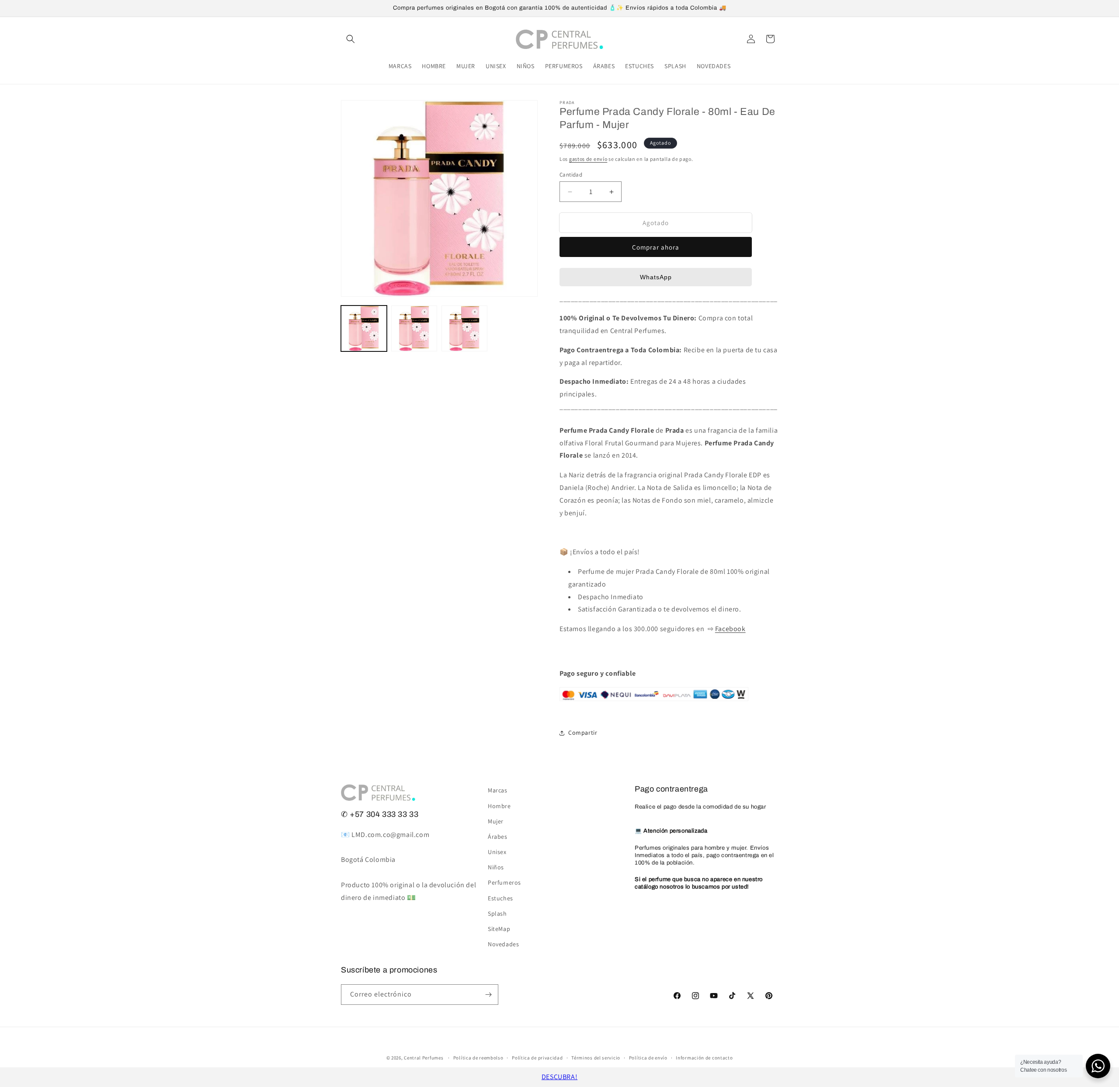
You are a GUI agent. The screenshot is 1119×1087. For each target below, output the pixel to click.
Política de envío (648, 1058)
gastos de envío (588, 159)
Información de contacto (704, 1058)
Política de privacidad (537, 1058)
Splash (497, 913)
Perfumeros (504, 882)
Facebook (730, 628)
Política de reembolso (478, 1058)
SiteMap (499, 929)
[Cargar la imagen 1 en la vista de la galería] (364, 328)
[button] (350, 39)
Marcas (497, 790)
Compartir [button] (582, 732)
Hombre (499, 806)
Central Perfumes (423, 1058)
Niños (496, 867)
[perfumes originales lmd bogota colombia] (654, 705)
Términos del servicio (595, 1058)
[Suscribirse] (488, 994)
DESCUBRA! (559, 1076)
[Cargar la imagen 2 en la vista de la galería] (414, 328)
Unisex (497, 852)
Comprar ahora (655, 247)
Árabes (497, 836)
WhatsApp (656, 277)
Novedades (503, 944)
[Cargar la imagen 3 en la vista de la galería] (464, 328)
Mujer (496, 821)
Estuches (500, 898)
